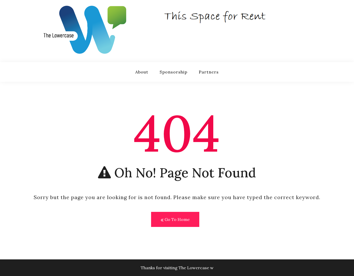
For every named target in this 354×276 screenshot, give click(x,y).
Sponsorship (173, 72)
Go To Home (177, 219)
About (141, 72)
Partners (209, 72)
